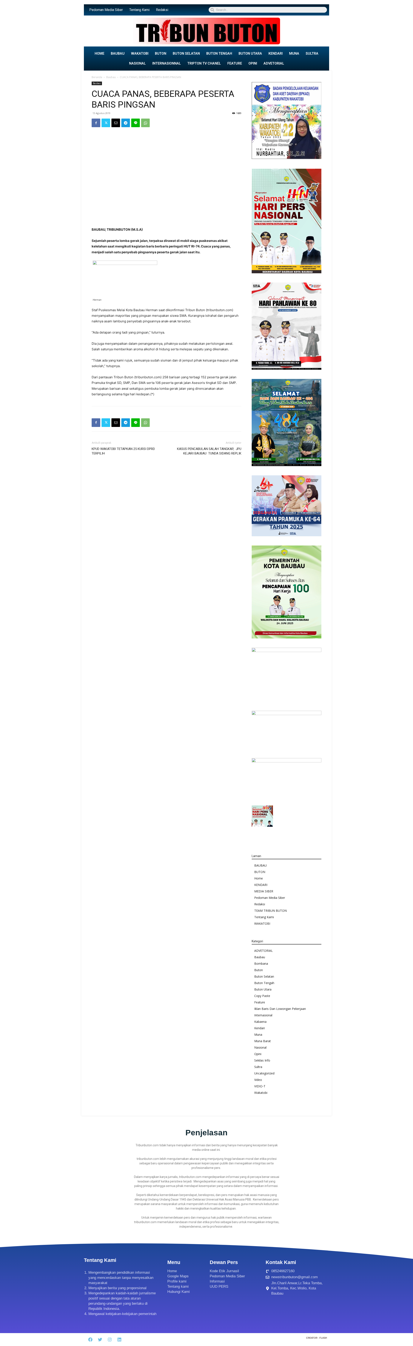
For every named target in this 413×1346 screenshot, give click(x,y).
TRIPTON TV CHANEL (204, 63)
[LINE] (135, 123)
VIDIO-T (259, 1086)
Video (258, 1080)
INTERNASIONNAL (166, 63)
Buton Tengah (264, 983)
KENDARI (275, 53)
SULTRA (312, 53)
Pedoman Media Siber (106, 10)
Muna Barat (262, 1041)
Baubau (111, 77)
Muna (258, 1034)
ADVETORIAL (274, 63)
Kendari (259, 1028)
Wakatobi (260, 1093)
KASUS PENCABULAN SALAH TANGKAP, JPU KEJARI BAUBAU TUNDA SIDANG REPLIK (209, 451)
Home (258, 878)
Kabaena (260, 1022)
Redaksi (162, 10)
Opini (257, 1054)
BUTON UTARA (250, 53)
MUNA (294, 53)
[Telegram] (125, 123)
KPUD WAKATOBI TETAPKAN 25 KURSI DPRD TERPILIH (123, 451)
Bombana (261, 963)
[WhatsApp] (145, 123)
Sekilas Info (262, 1060)
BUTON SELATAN (186, 53)
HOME (99, 53)
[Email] (115, 123)
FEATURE (234, 63)
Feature (259, 1002)
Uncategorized (264, 1073)
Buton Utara (262, 989)
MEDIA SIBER (263, 891)
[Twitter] (106, 123)
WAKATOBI (139, 53)
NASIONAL (137, 63)
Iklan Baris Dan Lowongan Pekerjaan (280, 1009)
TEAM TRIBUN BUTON (270, 911)
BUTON (160, 53)
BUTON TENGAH (219, 53)
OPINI (252, 63)
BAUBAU (118, 53)
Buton (258, 970)
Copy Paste (262, 996)
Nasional (260, 1047)
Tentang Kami (139, 10)
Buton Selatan (264, 976)
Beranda (97, 77)
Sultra (258, 1067)
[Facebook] (96, 123)
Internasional (263, 1015)
